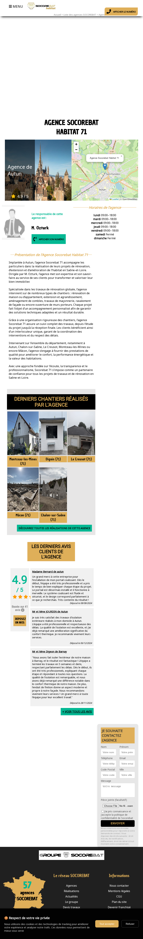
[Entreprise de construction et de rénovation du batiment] (40, 11)
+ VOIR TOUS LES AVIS (77, 712)
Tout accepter (106, 923)
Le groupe (71, 902)
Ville (121, 769)
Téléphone (107, 758)
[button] (105, 166)
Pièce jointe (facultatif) (114, 799)
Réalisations (71, 891)
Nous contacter (119, 886)
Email (122, 758)
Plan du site (119, 902)
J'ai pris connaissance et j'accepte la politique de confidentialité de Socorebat (117, 815)
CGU (119, 896)
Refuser (130, 923)
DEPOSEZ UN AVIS (20, 620)
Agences (71, 886)
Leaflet (115, 199)
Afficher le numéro (124, 11)
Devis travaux (71, 907)
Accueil (57, 14)
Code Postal (108, 769)
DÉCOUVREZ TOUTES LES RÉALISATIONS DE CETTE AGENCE (54, 528)
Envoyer (118, 823)
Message (106, 780)
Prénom (124, 746)
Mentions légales (119, 891)
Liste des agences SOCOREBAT (79, 14)
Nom (104, 746)
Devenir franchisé (119, 907)
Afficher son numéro (51, 239)
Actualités (71, 896)
